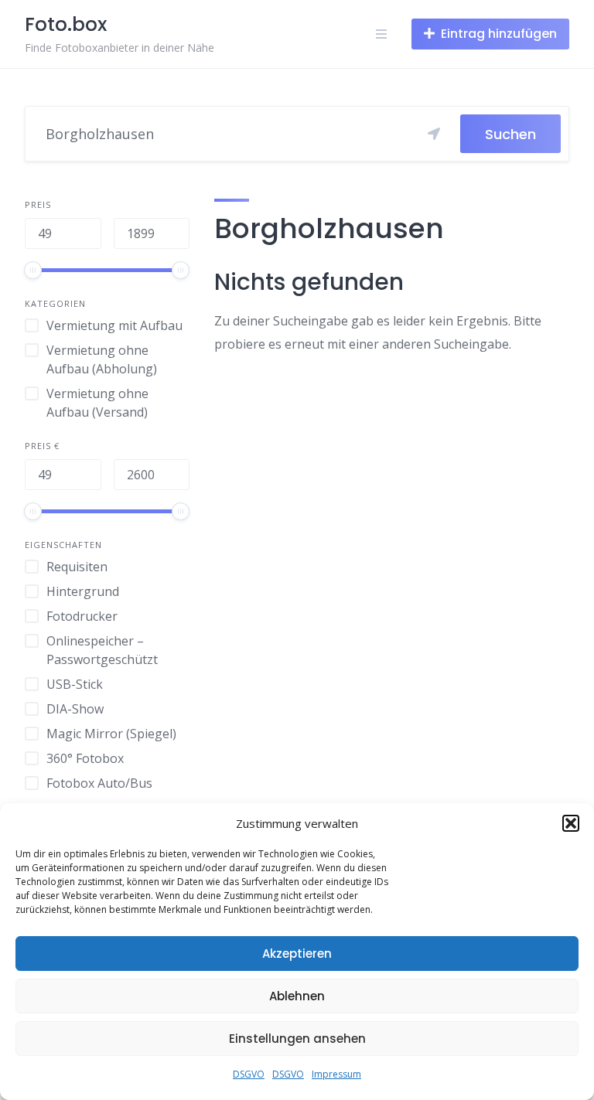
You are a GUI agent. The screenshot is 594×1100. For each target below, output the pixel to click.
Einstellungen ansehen (297, 1038)
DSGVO (249, 1074)
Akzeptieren (297, 953)
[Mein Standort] (433, 133)
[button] (571, 823)
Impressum (336, 1074)
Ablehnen (297, 996)
